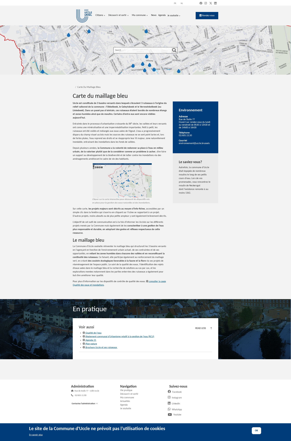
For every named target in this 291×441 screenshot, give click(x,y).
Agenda (125, 405)
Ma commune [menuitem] (139, 15)
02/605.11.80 (80, 396)
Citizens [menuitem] (99, 15)
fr (175, 3)
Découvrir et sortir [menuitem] (117, 15)
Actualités (126, 401)
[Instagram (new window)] (205, 3)
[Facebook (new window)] (201, 3)
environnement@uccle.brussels (194, 143)
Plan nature (91, 344)
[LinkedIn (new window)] (215, 3)
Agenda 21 (91, 340)
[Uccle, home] (84, 15)
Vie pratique (127, 390)
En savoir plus (36, 435)
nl (182, 3)
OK (256, 430)
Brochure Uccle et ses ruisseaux (101, 347)
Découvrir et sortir (130, 394)
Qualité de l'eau (93, 333)
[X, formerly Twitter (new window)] (210, 3)
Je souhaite (172, 15)
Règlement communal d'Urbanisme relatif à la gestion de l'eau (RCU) (120, 336)
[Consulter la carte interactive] (122, 180)
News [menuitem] (153, 15)
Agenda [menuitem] (162, 15)
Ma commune (128, 397)
